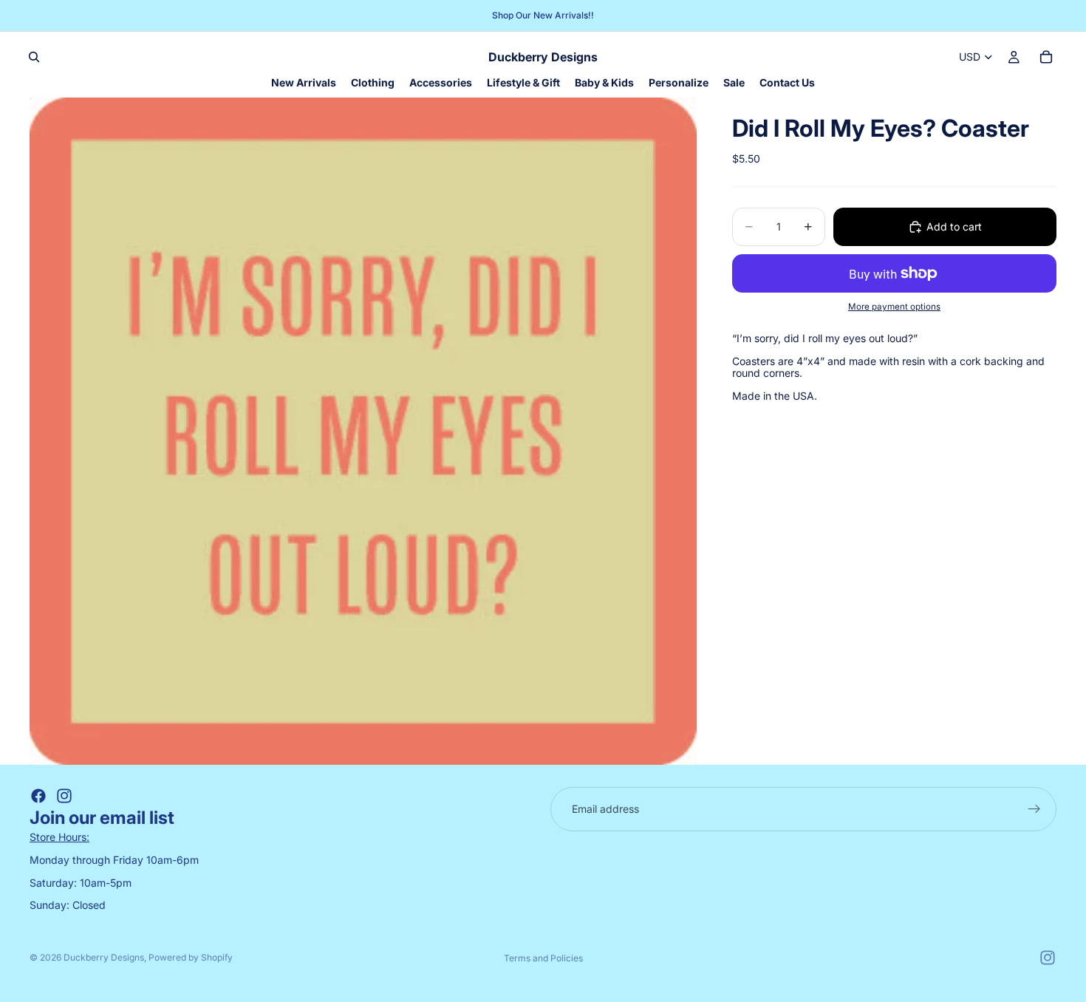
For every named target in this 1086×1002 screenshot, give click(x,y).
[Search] (34, 57)
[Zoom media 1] (363, 431)
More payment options (894, 306)
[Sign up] (1034, 809)
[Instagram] (64, 796)
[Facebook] (38, 796)
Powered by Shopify (190, 957)
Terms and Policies (543, 958)
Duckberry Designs (104, 957)
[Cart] (1046, 57)
